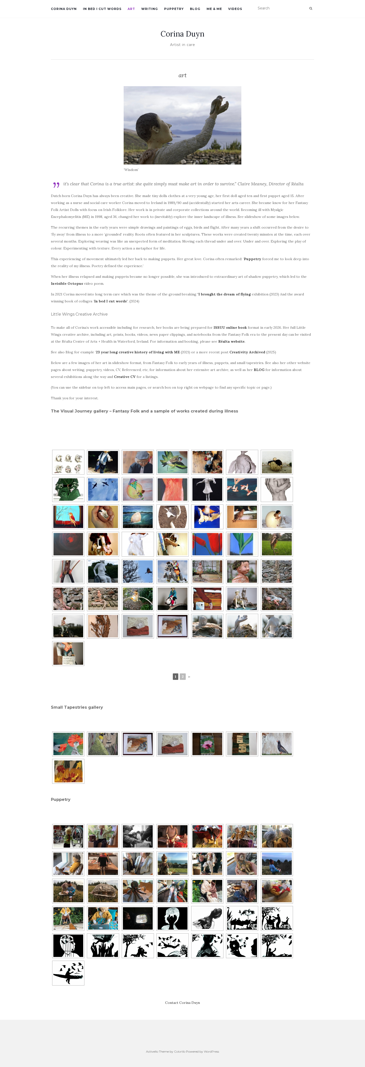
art (131, 9)
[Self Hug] (103, 599)
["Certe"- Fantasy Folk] (68, 489)
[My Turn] (207, 517)
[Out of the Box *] (68, 653)
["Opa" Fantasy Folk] (138, 462)
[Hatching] (277, 517)
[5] (68, 946)
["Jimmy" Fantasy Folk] (103, 462)
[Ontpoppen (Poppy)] (68, 744)
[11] (277, 946)
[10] (242, 946)
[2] (207, 918)
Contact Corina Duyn (182, 1002)
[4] (277, 918)
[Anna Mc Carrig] (277, 544)
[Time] (242, 517)
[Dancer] (68, 571)
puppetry (174, 9)
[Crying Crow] (68, 544)
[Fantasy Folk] (277, 462)
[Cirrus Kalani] (172, 571)
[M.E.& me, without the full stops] (138, 571)
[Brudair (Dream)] (172, 599)
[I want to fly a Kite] (138, 489)
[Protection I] (103, 517)
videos (235, 9)
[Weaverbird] (103, 744)
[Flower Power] (242, 544)
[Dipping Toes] (242, 599)
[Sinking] (207, 626)
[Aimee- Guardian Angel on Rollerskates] (138, 544)
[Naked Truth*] (103, 571)
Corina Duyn (64, 9)
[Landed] (138, 517)
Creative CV (125, 376)
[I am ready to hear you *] (277, 744)
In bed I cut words (102, 9)
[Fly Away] (242, 462)
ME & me (214, 9)
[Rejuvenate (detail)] (277, 599)
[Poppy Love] (207, 544)
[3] (242, 918)
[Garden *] (242, 744)
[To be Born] (277, 571)
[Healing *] (138, 626)
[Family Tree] (103, 626)
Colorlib (179, 1051)
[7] (138, 946)
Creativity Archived (247, 352)
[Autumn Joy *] (68, 771)
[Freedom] (172, 517)
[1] (172, 918)
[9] (207, 946)
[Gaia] (172, 626)
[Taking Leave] (172, 462)
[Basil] (103, 544)
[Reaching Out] (242, 626)
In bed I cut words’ (111, 301)
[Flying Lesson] (242, 489)
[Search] (310, 8)
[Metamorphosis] (207, 571)
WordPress (211, 1051)
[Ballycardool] (207, 462)
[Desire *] (68, 626)
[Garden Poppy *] (207, 744)
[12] (68, 973)
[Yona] (207, 489)
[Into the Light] (138, 599)
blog (195, 9)
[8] (172, 946)
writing (149, 9)
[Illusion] (68, 517)
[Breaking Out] (172, 544)
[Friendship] (68, 462)
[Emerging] (277, 626)
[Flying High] (103, 489)
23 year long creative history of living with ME (138, 352)
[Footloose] (172, 489)
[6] (103, 946)
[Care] (277, 489)
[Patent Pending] (207, 599)
